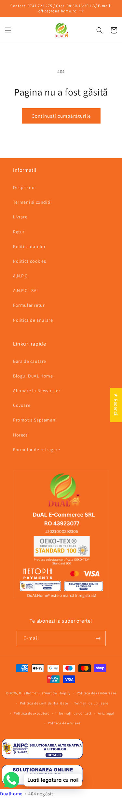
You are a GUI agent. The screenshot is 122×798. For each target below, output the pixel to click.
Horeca (20, 435)
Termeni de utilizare (91, 703)
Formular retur (29, 305)
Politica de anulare (33, 320)
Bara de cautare (29, 361)
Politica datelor (29, 246)
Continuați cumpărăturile (61, 116)
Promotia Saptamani (35, 420)
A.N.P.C (20, 276)
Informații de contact (73, 713)
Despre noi (24, 187)
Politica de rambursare (96, 693)
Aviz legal (106, 713)
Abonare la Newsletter (37, 390)
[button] (8, 30)
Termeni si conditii (32, 202)
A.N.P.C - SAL (26, 290)
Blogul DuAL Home (33, 376)
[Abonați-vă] (98, 638)
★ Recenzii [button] (116, 405)
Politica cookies (29, 261)
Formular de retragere (36, 449)
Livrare (20, 217)
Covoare (21, 405)
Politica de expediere (31, 713)
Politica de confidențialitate (44, 703)
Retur (19, 232)
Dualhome (27, 693)
